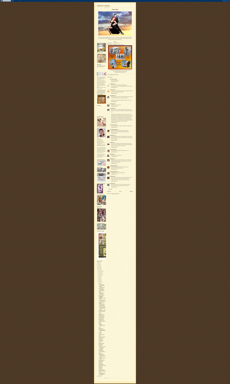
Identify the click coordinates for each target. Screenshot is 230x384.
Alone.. (100, 283)
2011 (99, 269)
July (99, 276)
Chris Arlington (113, 171)
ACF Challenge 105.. (101, 319)
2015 (99, 264)
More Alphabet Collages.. (102, 370)
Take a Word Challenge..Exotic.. (102, 287)
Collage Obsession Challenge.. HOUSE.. (102, 306)
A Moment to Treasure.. (102, 336)
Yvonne (112, 103)
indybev (112, 135)
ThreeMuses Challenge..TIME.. (102, 304)
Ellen (112, 83)
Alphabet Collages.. (101, 314)
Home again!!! (101, 362)
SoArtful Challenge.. (101, 290)
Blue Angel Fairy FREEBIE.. (101, 296)
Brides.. (100, 335)
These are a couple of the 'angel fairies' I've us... (102, 300)
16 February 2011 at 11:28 (114, 169)
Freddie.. (100, 323)
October (100, 272)
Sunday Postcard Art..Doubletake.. (101, 289)
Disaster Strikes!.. (101, 353)
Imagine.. (100, 322)
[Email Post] (117, 74)
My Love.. (100, 313)
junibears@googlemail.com (101, 66)
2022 (99, 262)
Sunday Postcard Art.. (102, 315)
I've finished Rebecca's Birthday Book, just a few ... (102, 330)
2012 (99, 268)
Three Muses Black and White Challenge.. (102, 374)
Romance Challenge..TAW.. (101, 334)
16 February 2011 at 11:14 (114, 163)
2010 (99, 376)
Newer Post (109, 191)
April (99, 279)
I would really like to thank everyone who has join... (102, 355)
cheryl (112, 89)
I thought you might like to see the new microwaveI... (102, 347)
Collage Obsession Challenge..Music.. (102, 285)
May (99, 278)
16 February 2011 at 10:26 (114, 151)
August (100, 275)
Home (120, 191)
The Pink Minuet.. (101, 364)
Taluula (112, 95)
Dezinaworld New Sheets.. (102, 365)
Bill (111, 142)
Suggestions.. (100, 345)
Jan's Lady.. (100, 332)
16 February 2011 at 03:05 (114, 87)
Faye (112, 154)
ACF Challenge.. (101, 349)
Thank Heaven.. (101, 344)
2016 (99, 263)
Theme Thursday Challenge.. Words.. (102, 351)
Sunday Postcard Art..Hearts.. (101, 340)
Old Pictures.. (100, 366)
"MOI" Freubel (113, 129)
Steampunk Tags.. (101, 318)
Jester (112, 183)
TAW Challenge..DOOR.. (102, 310)
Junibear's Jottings (103, 5)
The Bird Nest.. (101, 367)
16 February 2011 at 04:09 (114, 101)
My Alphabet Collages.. (102, 321)
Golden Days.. (101, 363)
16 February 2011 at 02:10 (114, 81)
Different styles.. (101, 328)
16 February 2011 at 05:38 (114, 106)
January (100, 375)
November (100, 271)
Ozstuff (112, 108)
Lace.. (99, 327)
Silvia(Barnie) (113, 165)
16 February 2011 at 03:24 (114, 93)
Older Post (131, 191)
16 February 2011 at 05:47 (114, 122)
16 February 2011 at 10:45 (114, 156)
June (99, 277)
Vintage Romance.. (101, 337)
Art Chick (112, 149)
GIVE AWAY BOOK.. (102, 369)
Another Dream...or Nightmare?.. (101, 293)
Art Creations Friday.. (102, 294)
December (100, 270)
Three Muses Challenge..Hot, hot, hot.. (102, 325)
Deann (112, 176)
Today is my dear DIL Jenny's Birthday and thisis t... (102, 308)
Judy (112, 158)
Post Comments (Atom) (115, 193)
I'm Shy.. (100, 291)
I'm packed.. (100, 368)
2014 (99, 265)
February (100, 282)
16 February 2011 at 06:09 (114, 127)
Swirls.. (100, 342)
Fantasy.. (100, 352)
